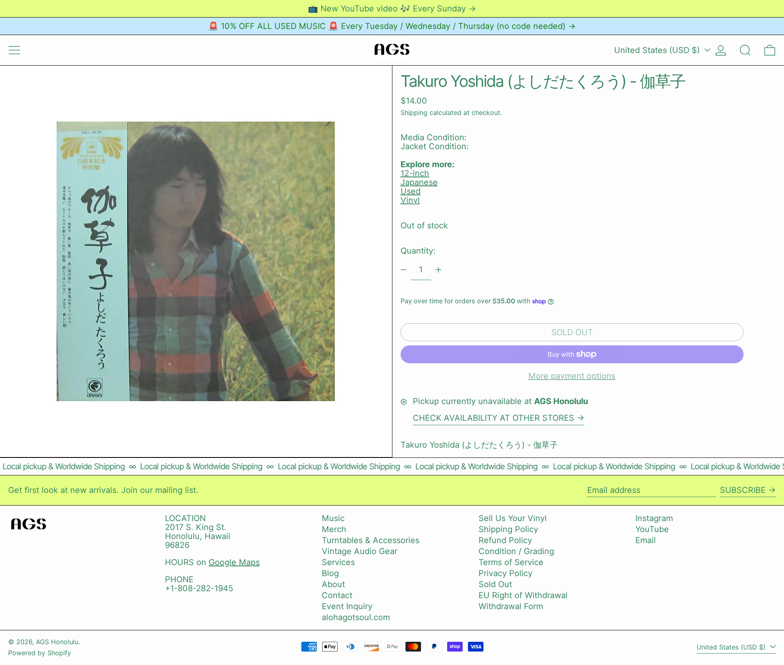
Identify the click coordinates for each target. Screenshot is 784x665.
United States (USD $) (658, 50)
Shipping (414, 112)
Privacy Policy (505, 573)
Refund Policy (505, 540)
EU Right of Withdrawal (523, 595)
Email (645, 540)
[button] (745, 50)
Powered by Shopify (39, 653)
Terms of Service (511, 562)
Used (411, 191)
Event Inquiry (347, 606)
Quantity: (418, 251)
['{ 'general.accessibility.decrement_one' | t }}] (403, 270)
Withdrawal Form (511, 606)
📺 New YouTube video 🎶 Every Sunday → (392, 8)
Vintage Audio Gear (359, 551)
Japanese (419, 182)
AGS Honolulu (57, 642)
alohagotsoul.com (356, 617)
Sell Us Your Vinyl (513, 518)
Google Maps (234, 562)
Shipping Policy (508, 529)
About (333, 584)
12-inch (415, 173)
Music (333, 518)
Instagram (654, 518)
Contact (337, 595)
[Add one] (438, 270)
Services (338, 562)
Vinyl (410, 200)
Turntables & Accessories (370, 540)
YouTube (652, 529)
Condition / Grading (516, 551)
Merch (334, 529)
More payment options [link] (571, 375)
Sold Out (495, 584)
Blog (330, 573)
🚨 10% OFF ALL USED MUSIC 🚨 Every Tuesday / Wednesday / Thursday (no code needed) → (392, 26)
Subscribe (743, 490)
